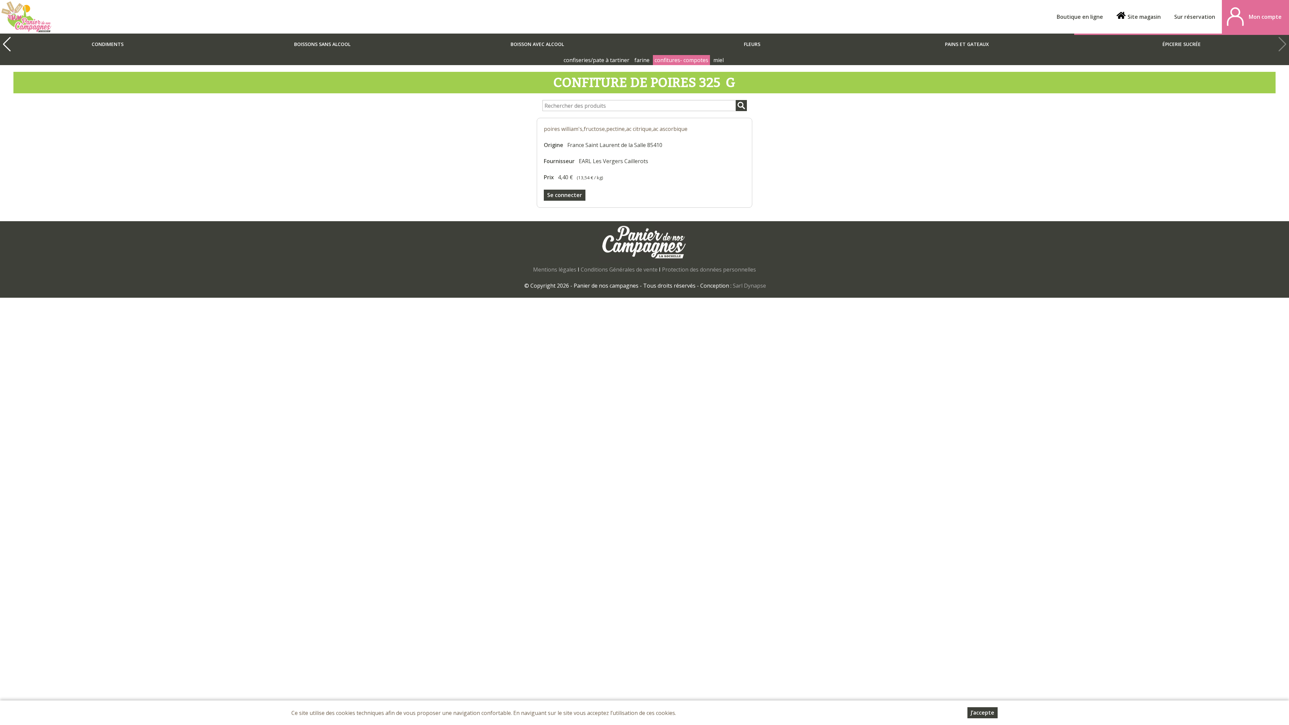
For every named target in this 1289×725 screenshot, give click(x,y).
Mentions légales (554, 269)
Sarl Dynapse (749, 285)
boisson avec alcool (537, 44)
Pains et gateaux (967, 44)
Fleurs (752, 44)
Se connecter (564, 195)
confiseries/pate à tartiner (596, 60)
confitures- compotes (681, 60)
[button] (6, 44)
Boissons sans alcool (322, 44)
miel (718, 60)
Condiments (108, 44)
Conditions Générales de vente (619, 269)
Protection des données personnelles (709, 269)
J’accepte (982, 712)
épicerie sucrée (1181, 44)
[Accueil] (26, 17)
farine (642, 60)
